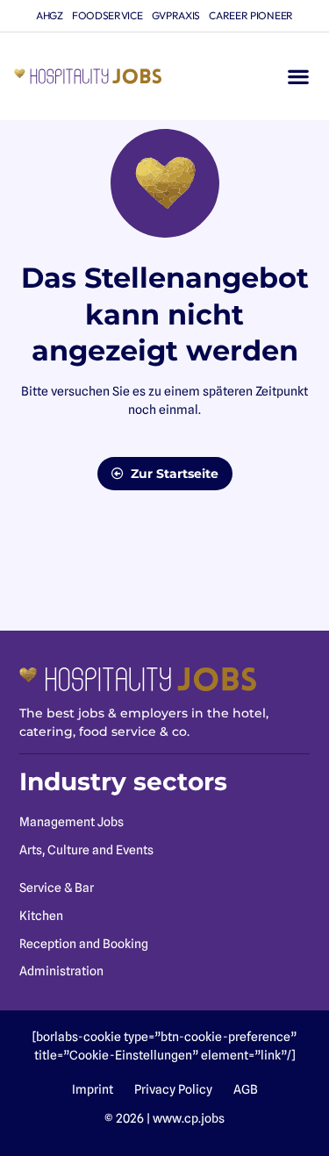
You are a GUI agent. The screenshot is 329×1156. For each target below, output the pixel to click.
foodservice (107, 15)
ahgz (49, 15)
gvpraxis (176, 15)
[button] (298, 77)
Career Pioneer (251, 15)
